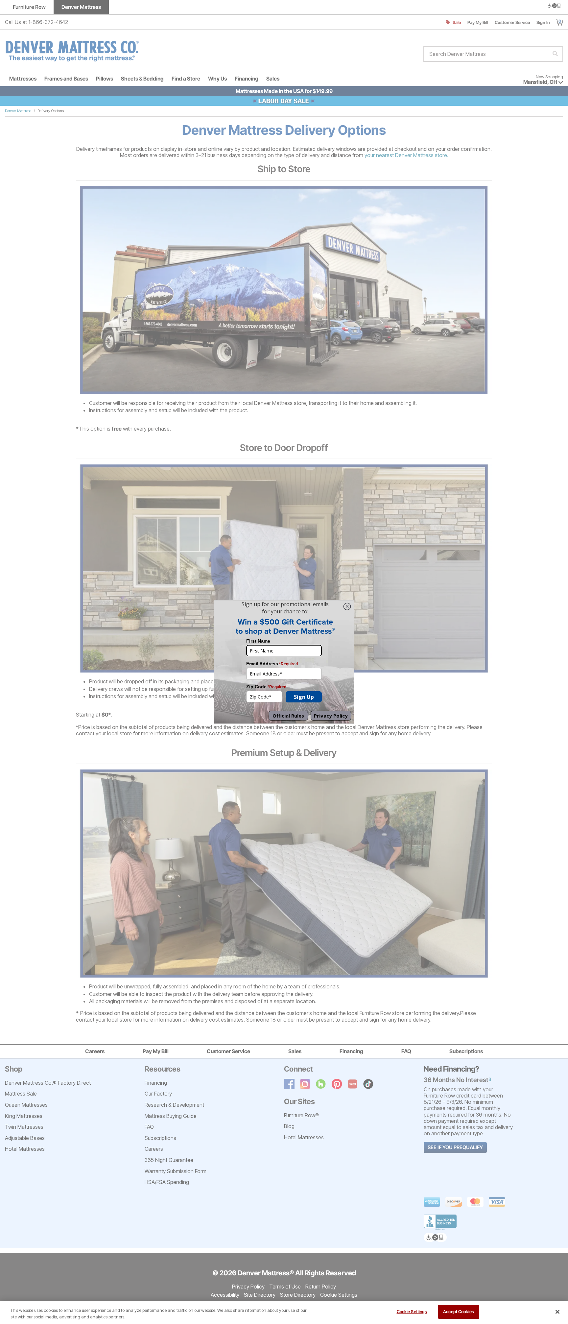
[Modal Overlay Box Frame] (284, 662)
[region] (284, 1312)
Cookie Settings (412, 1311)
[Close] (557, 1312)
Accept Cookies (458, 1311)
